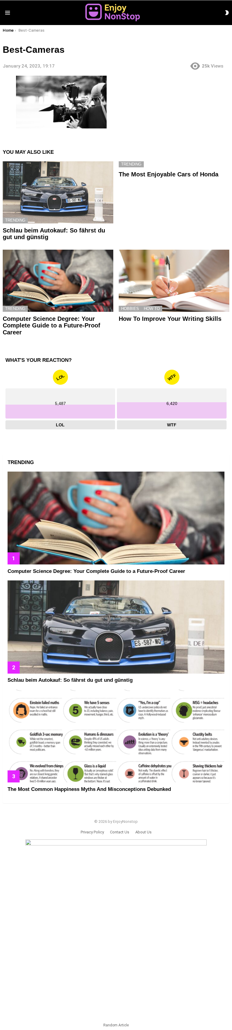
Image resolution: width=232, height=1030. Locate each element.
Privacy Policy (92, 832)
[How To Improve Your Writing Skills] (174, 281)
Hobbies (130, 308)
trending (15, 220)
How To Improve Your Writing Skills (170, 318)
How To (152, 308)
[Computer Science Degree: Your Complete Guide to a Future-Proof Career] (58, 281)
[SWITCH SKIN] (226, 12)
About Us (143, 832)
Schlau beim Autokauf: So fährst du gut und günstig (70, 680)
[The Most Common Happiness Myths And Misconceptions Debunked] (116, 736)
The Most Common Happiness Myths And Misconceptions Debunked (89, 789)
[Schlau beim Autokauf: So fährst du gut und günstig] (58, 192)
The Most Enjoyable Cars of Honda (168, 174)
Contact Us (119, 832)
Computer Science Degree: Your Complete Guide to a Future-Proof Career (51, 325)
